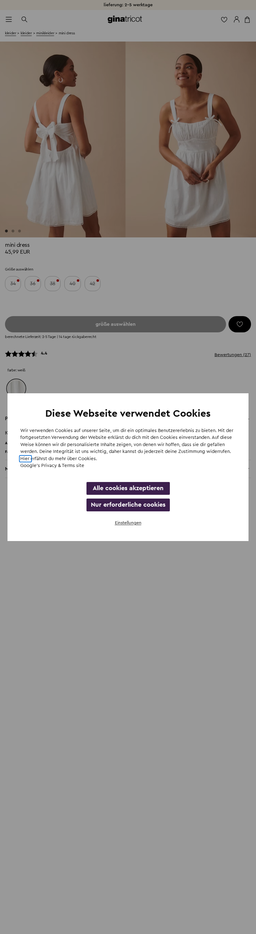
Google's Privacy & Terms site (52, 465)
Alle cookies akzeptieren (128, 488)
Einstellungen (128, 523)
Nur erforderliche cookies (128, 505)
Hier (25, 458)
